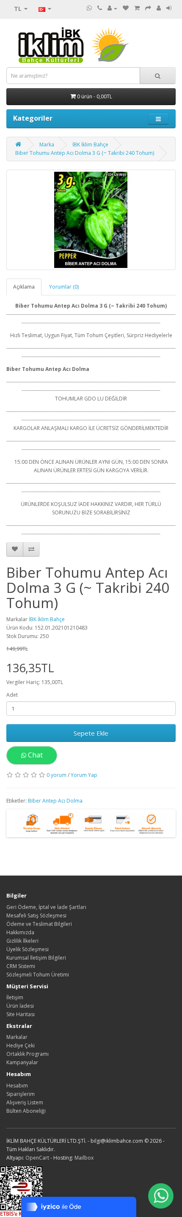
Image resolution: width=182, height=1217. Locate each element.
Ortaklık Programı (27, 1053)
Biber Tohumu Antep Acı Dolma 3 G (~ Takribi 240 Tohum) (84, 153)
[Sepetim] (137, 8)
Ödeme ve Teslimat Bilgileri (39, 924)
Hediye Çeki (20, 1045)
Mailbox (84, 1157)
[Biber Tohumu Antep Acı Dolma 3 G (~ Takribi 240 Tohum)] (91, 220)
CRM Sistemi (20, 966)
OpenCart (37, 1157)
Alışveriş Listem (24, 1102)
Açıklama (24, 286)
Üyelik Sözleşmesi (27, 949)
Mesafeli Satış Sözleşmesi (36, 915)
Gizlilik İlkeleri (22, 940)
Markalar (17, 1037)
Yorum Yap (84, 775)
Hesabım (17, 1085)
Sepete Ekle (91, 733)
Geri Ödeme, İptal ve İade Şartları (46, 907)
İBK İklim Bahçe (90, 144)
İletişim (14, 997)
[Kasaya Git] (148, 8)
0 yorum (56, 775)
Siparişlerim (20, 1094)
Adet (12, 694)
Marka (46, 144)
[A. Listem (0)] (126, 8)
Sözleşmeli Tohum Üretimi (37, 974)
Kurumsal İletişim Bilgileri (36, 957)
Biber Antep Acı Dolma (55, 800)
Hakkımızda (20, 932)
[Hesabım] (112, 8)
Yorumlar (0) (64, 286)
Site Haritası (20, 1014)
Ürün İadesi (20, 1005)
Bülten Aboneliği (26, 1110)
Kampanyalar (22, 1062)
